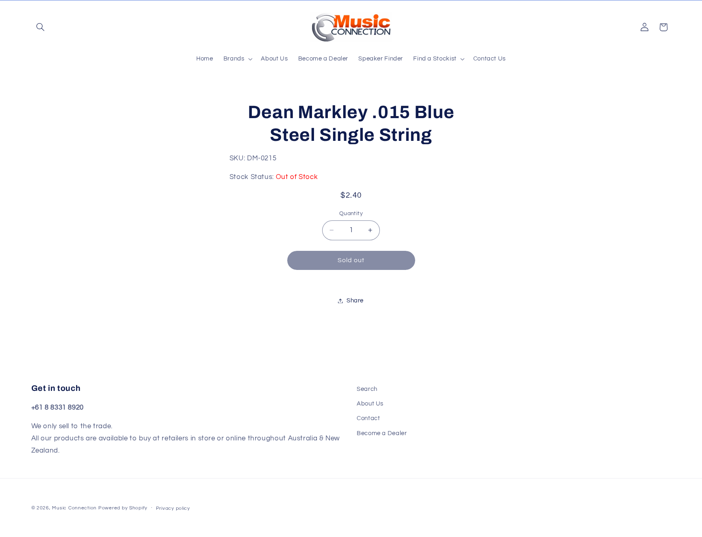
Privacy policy (173, 508)
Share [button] (355, 301)
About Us (370, 404)
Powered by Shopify (122, 508)
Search (367, 389)
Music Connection (74, 508)
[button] (40, 27)
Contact (368, 419)
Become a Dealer (382, 433)
